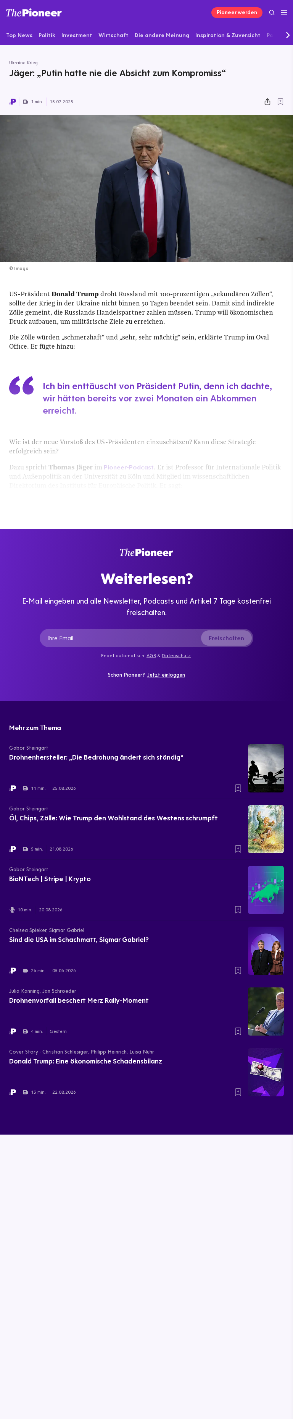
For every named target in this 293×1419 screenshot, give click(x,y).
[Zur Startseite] (34, 12)
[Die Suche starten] (272, 12)
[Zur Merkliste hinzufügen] (280, 101)
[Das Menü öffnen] (284, 12)
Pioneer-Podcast (129, 467)
